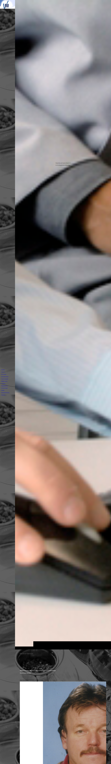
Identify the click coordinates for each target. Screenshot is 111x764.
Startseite (3, 369)
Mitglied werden (4, 381)
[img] (63, 324)
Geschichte (3, 383)
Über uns (3, 372)
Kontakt (2, 390)
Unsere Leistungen (4, 378)
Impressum (3, 394)
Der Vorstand (3, 374)
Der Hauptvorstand (4, 376)
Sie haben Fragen (4, 388)
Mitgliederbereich (4, 385)
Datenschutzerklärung (5, 392)
